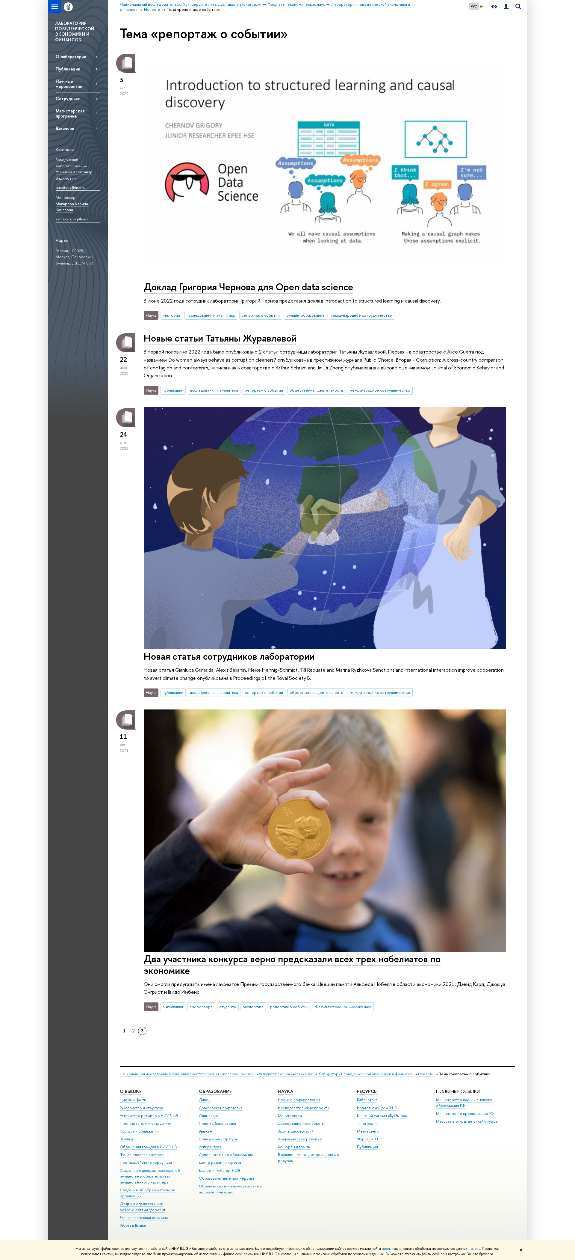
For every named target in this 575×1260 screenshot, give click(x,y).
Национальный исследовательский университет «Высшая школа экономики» (186, 1073)
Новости (425, 1073)
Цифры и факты (133, 1099)
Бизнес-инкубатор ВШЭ (219, 1170)
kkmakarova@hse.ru (73, 219)
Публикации (68, 69)
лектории (171, 315)
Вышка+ (205, 1131)
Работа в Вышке (133, 1225)
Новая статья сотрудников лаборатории (229, 656)
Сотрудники (68, 98)
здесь (386, 1248)
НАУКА (285, 1091)
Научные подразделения (299, 1099)
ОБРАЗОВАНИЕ (215, 1091)
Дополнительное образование (226, 1154)
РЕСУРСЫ (367, 1091)
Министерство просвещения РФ (465, 1113)
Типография (367, 1123)
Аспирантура (210, 1146)
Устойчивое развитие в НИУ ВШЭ (149, 1115)
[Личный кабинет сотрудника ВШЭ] (506, 6)
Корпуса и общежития (139, 1131)
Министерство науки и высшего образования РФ (464, 1102)
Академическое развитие (300, 1139)
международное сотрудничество (361, 315)
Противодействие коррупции (146, 1162)
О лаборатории (71, 56)
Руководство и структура (141, 1107)
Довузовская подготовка (220, 1107)
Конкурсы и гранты (294, 1146)
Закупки (126, 1139)
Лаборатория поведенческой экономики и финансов (365, 1073)
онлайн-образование (305, 315)
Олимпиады (209, 1115)
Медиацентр (368, 1131)
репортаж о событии (260, 315)
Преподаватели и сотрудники (145, 1123)
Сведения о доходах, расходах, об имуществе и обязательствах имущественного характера (150, 1176)
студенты (227, 1006)
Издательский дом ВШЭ (377, 1107)
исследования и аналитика (211, 315)
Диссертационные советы (301, 1123)
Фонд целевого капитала (142, 1154)
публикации (173, 390)
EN (482, 6)
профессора (201, 1006)
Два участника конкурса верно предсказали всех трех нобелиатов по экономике (292, 964)
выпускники (173, 1006)
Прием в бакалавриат (217, 1123)
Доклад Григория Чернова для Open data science (248, 286)
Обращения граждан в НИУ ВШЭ (148, 1146)
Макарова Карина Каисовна (72, 207)
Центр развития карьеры (220, 1162)
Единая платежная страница (144, 1217)
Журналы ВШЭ (369, 1139)
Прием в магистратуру (218, 1139)
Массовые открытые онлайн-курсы (467, 1121)
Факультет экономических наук (343, 1006)
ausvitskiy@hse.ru (70, 187)
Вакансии (65, 128)
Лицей (205, 1099)
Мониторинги (290, 1115)
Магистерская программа (70, 113)
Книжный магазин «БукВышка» (382, 1115)
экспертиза (253, 1006)
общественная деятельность (316, 390)
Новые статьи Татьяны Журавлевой (220, 338)
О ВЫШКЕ (130, 1091)
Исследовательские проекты (303, 1107)
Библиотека (367, 1099)
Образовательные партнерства (226, 1178)
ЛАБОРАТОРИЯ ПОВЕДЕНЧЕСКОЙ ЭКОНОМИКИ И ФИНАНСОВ (74, 31)
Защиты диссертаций (296, 1131)
